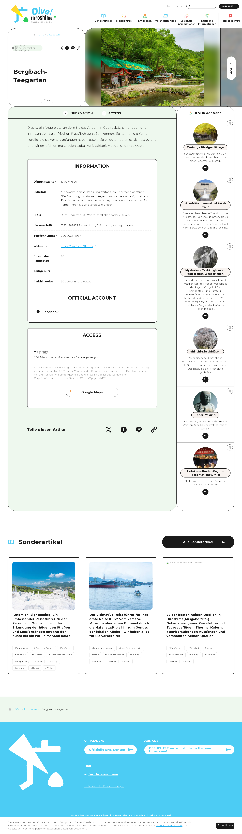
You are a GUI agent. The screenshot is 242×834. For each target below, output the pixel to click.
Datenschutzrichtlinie (169, 825)
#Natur (46, 100)
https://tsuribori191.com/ (77, 246)
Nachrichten (174, 6)
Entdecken (53, 34)
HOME (40, 34)
